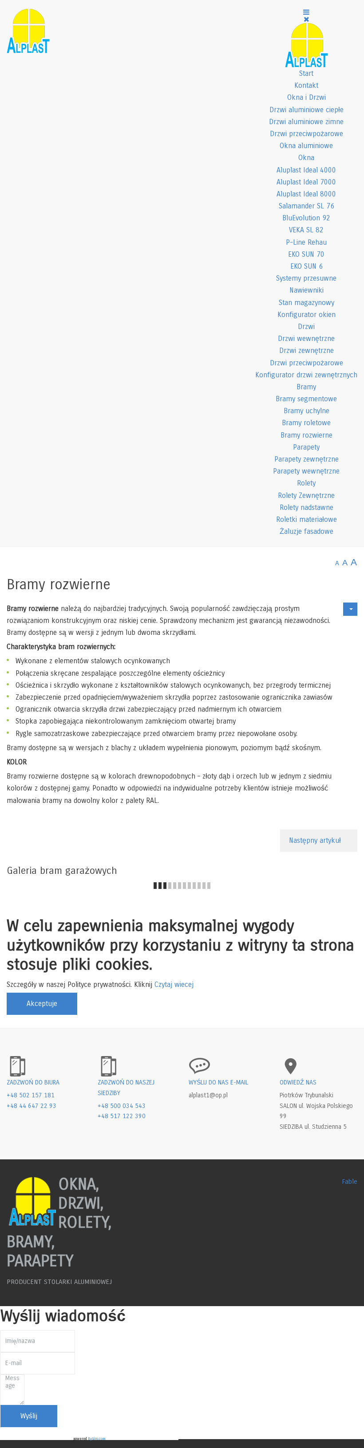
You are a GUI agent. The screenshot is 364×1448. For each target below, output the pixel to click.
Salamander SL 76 (306, 206)
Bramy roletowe (306, 423)
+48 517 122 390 (122, 1116)
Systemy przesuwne (306, 278)
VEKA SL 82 (306, 230)
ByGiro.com (97, 1439)
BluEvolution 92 (306, 218)
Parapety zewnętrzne (306, 459)
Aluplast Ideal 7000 (306, 182)
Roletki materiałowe (306, 519)
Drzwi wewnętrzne (306, 338)
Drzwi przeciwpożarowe (306, 133)
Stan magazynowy (306, 302)
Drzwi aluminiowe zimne (306, 121)
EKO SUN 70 (306, 254)
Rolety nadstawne (306, 507)
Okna (306, 157)
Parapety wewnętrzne (306, 471)
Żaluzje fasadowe (306, 531)
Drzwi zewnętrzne (306, 350)
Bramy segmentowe (306, 399)
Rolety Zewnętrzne (306, 495)
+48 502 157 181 (31, 1095)
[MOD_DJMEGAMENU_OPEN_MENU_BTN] (306, 12)
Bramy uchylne (306, 411)
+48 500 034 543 (122, 1106)
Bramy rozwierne (306, 435)
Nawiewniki (306, 290)
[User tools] (350, 609)
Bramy (306, 387)
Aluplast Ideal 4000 (306, 170)
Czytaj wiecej (174, 984)
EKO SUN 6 (306, 266)
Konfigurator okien (306, 314)
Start (306, 73)
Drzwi (306, 326)
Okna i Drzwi (306, 97)
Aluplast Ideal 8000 (306, 194)
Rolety (306, 483)
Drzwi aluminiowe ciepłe (306, 110)
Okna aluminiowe (306, 145)
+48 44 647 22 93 (31, 1106)
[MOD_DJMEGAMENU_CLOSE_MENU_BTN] (306, 19)
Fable (349, 1182)
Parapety (306, 447)
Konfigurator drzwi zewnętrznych (306, 375)
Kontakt (306, 85)
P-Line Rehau (306, 242)
